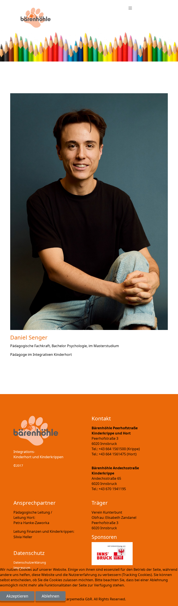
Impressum (108, 603)
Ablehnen (50, 596)
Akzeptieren (17, 596)
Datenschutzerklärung (29, 562)
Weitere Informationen (79, 603)
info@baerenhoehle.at (110, 459)
